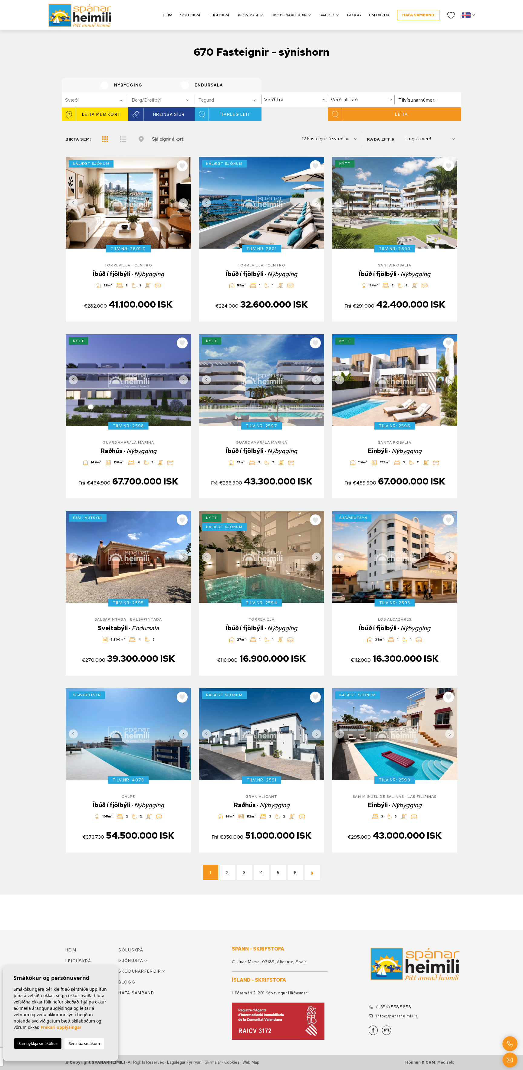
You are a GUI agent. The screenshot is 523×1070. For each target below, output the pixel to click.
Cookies (231, 1062)
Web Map (250, 1062)
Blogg (354, 15)
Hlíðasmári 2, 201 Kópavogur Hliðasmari (270, 993)
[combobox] (95, 99)
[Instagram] (386, 1030)
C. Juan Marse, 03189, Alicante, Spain (269, 961)
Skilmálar (213, 1062)
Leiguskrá (219, 15)
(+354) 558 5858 (393, 1007)
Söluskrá (190, 15)
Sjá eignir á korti (168, 139)
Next (185, 203)
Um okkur (379, 15)
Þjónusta (248, 15)
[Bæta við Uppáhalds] (182, 165)
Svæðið (326, 15)
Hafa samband (418, 15)
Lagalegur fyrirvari (184, 1062)
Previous (72, 203)
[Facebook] (373, 1030)
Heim (167, 15)
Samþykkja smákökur (37, 1043)
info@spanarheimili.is (396, 1016)
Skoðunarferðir (289, 15)
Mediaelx (445, 1062)
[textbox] (97, 100)
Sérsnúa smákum (84, 1043)
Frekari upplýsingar (61, 1027)
